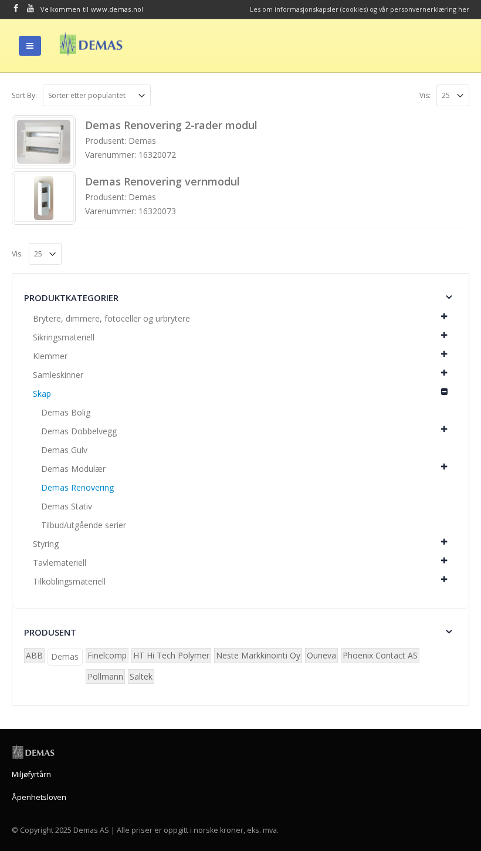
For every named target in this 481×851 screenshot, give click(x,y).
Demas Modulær (73, 468)
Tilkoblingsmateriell (69, 581)
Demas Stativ (66, 506)
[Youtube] (30, 8)
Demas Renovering (77, 487)
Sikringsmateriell (63, 337)
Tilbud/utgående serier (83, 525)
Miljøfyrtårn (31, 774)
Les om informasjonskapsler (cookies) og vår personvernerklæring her (359, 9)
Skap (42, 393)
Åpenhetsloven (39, 797)
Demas (65, 656)
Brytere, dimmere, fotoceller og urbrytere (111, 318)
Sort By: (24, 95)
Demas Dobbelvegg (79, 431)
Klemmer (50, 356)
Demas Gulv (64, 449)
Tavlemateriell (59, 562)
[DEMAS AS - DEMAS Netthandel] (91, 44)
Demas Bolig (65, 412)
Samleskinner (58, 374)
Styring (46, 543)
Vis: (425, 95)
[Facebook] (16, 8)
